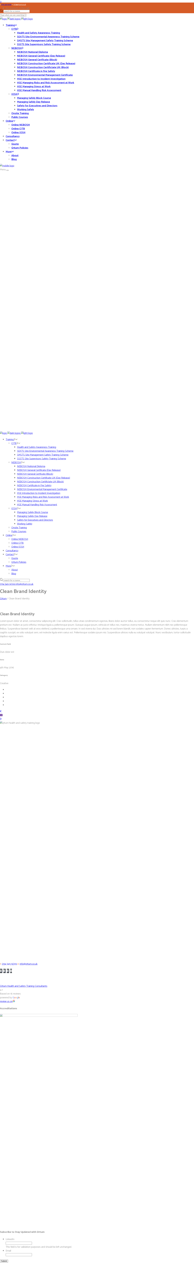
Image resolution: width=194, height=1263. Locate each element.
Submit (4, 1261)
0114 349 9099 (9, 964)
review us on (6, 1001)
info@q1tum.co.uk (28, 964)
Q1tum (3, 599)
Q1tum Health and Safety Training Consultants (23, 986)
